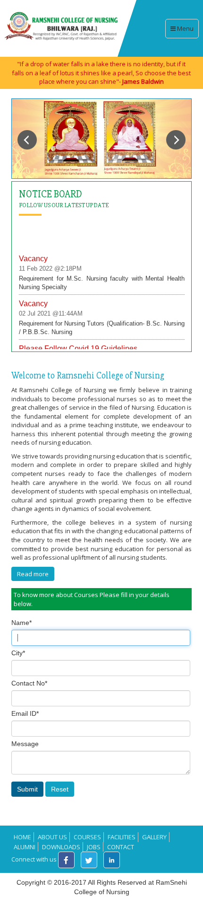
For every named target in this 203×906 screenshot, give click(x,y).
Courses (87, 837)
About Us (52, 837)
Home (22, 837)
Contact (120, 847)
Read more (33, 574)
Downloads (61, 847)
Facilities (121, 837)
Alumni (24, 847)
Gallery (154, 837)
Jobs (94, 847)
